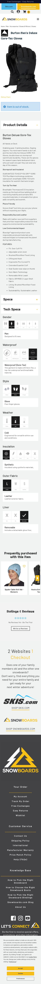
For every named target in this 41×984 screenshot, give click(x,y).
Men (7, 26)
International (20, 845)
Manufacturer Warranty (20, 850)
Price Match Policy (20, 854)
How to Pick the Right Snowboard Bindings (20, 896)
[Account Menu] (18, 12)
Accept (20, 968)
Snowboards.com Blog (21, 902)
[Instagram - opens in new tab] (20, 918)
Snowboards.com (28, 6)
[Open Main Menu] (34, 19)
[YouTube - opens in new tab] (27, 918)
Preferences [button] (12, 962)
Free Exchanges (20, 806)
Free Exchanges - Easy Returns (20, 2)
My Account (20, 796)
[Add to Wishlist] (24, 565)
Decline (20, 973)
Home (3, 26)
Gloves (34, 26)
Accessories (14, 26)
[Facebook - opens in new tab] (13, 918)
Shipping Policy (21, 840)
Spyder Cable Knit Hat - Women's (14, 590)
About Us (20, 907)
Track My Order (20, 801)
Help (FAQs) (20, 859)
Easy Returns (20, 810)
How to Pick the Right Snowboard (20, 881)
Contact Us (20, 836)
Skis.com (9, 6)
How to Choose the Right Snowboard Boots (20, 888)
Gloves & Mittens (24, 26)
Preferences (20, 978)
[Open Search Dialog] (12, 12)
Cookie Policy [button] (33, 957)
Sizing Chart (5, 97)
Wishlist (20, 815)
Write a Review (20, 628)
